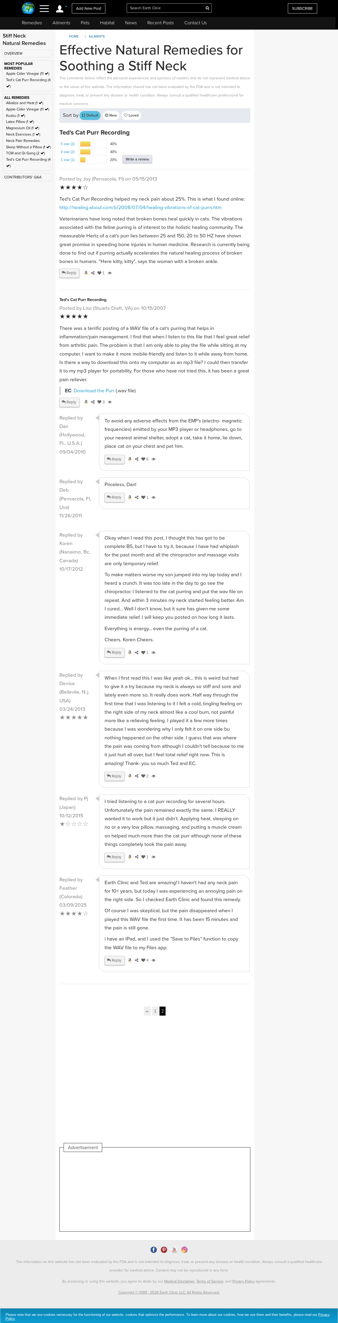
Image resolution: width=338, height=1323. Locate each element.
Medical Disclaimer (179, 1281)
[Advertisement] (154, 1086)
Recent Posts (160, 23)
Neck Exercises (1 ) (23, 134)
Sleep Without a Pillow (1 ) (28, 147)
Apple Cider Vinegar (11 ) (27, 73)
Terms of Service (209, 1281)
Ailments (61, 23)
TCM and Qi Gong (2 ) (25, 153)
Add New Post (88, 8)
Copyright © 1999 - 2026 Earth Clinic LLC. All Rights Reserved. (169, 1292)
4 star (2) (67, 152)
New (112, 115)
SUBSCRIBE (302, 8)
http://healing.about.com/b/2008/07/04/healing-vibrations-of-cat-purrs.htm (140, 207)
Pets (85, 23)
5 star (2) (67, 144)
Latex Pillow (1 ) (20, 121)
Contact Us (195, 23)
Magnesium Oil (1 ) (22, 128)
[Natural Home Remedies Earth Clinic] (28, 8)
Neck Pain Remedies (23, 141)
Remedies (32, 23)
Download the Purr (94, 391)
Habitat (107, 23)
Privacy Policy (243, 1281)
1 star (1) (67, 160)
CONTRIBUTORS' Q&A (22, 177)
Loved (133, 115)
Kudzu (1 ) (15, 115)
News (131, 23)
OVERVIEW (13, 53)
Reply (70, 272)
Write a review (137, 159)
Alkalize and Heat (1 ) (24, 103)
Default (91, 115)
